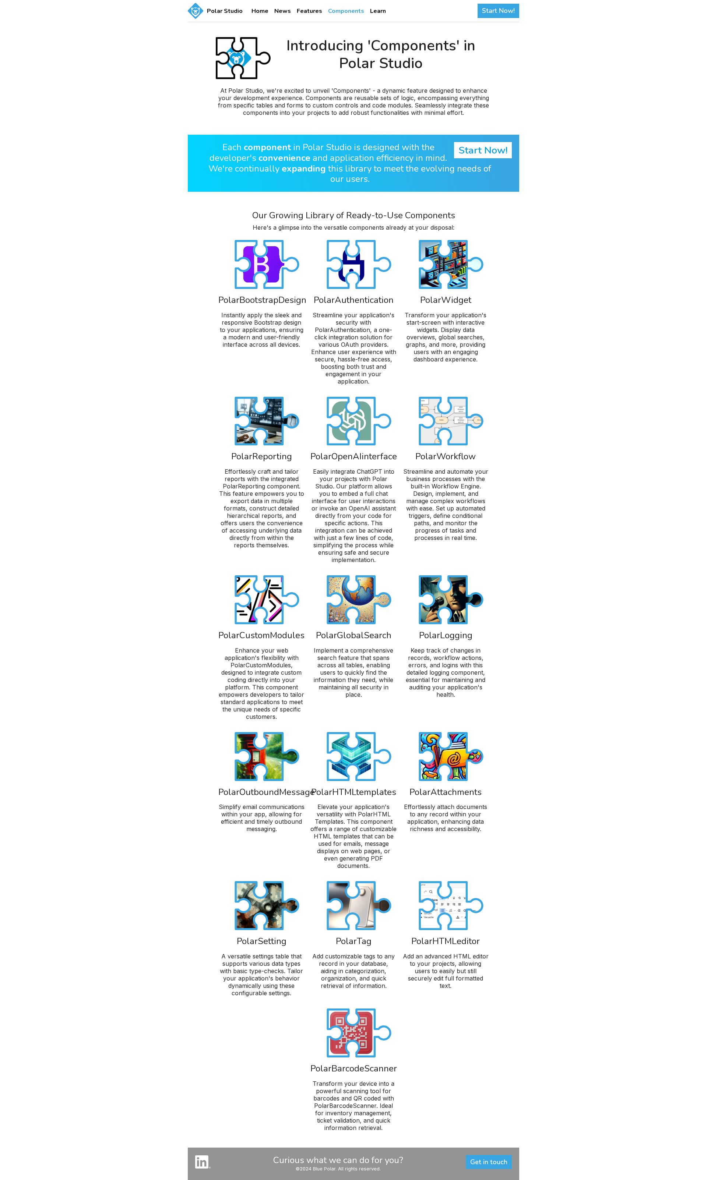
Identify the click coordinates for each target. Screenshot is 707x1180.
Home (260, 11)
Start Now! (498, 10)
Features (309, 11)
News (282, 11)
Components (346, 11)
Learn (378, 11)
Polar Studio (225, 11)
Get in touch (488, 1162)
